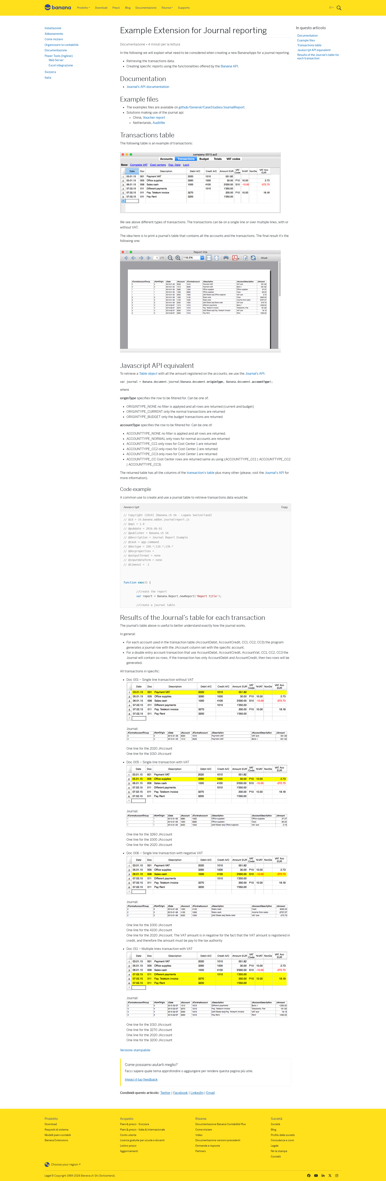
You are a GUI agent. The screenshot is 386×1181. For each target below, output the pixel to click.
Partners (200, 1151)
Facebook (180, 1093)
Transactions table (309, 45)
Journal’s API (254, 373)
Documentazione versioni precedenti (217, 1140)
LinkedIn (197, 1093)
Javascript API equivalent (314, 50)
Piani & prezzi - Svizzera (134, 1124)
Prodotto (82, 7)
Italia (48, 77)
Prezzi (116, 7)
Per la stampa (279, 1151)
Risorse (166, 7)
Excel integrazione (61, 65)
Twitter (165, 1093)
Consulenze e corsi (282, 1140)
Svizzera (50, 72)
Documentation (307, 35)
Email (210, 1093)
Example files (306, 40)
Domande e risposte (207, 1145)
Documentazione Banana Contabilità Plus (220, 1124)
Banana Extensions (56, 1140)
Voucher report (154, 117)
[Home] (58, 8)
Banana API (229, 66)
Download (101, 7)
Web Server (56, 60)
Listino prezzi (128, 1145)
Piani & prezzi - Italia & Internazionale (142, 1129)
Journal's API (274, 473)
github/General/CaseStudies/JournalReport (211, 107)
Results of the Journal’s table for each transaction (318, 56)
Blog (127, 7)
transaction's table (201, 473)
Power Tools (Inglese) (59, 56)
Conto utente (128, 1135)
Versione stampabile (135, 1050)
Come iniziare (54, 39)
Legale (274, 1145)
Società (275, 1124)
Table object (148, 373)
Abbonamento (54, 34)
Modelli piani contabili (58, 1135)
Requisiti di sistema (56, 1129)
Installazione (53, 28)
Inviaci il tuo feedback (141, 1079)
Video (198, 1135)
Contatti (276, 1156)
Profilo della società (283, 1135)
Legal (48, 1175)
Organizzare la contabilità (61, 45)
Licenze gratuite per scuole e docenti (142, 1140)
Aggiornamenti (129, 1151)
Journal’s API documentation (147, 87)
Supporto (184, 7)
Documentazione (146, 7)
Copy (284, 507)
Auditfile (159, 123)
